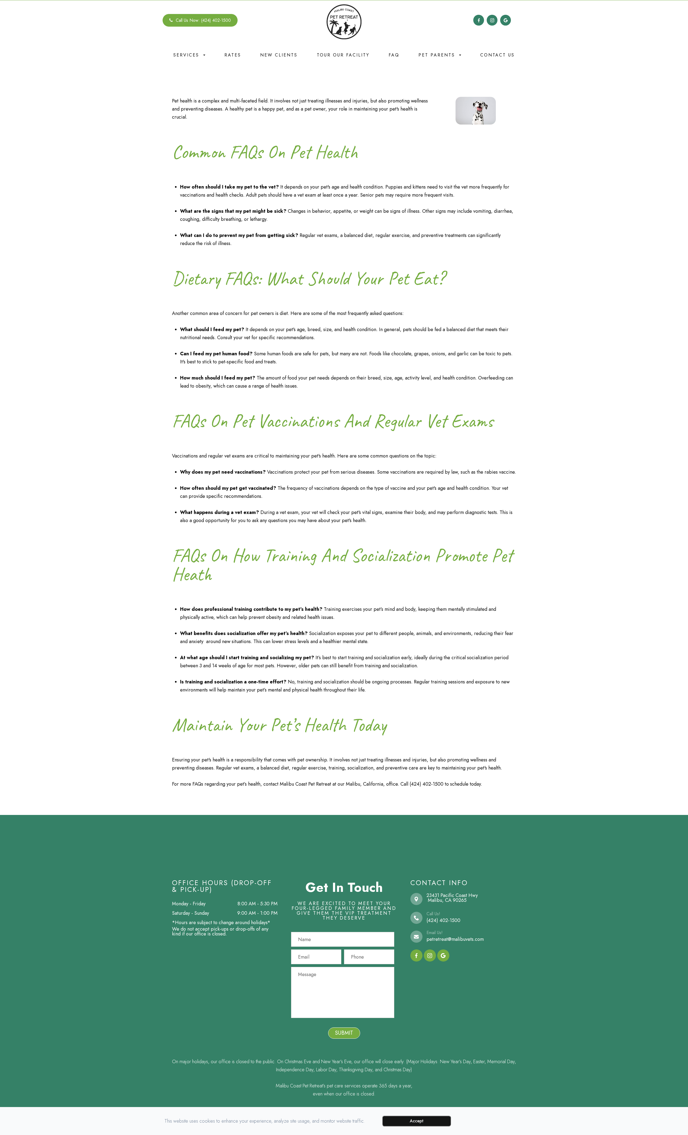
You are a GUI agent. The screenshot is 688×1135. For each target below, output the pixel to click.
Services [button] (186, 55)
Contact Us (497, 55)
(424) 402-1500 (443, 920)
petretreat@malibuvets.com (455, 939)
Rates (232, 55)
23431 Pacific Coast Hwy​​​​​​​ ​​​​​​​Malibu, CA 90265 (452, 898)
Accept (417, 1121)
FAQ (394, 55)
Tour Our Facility (343, 55)
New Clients (279, 55)
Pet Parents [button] (436, 55)
